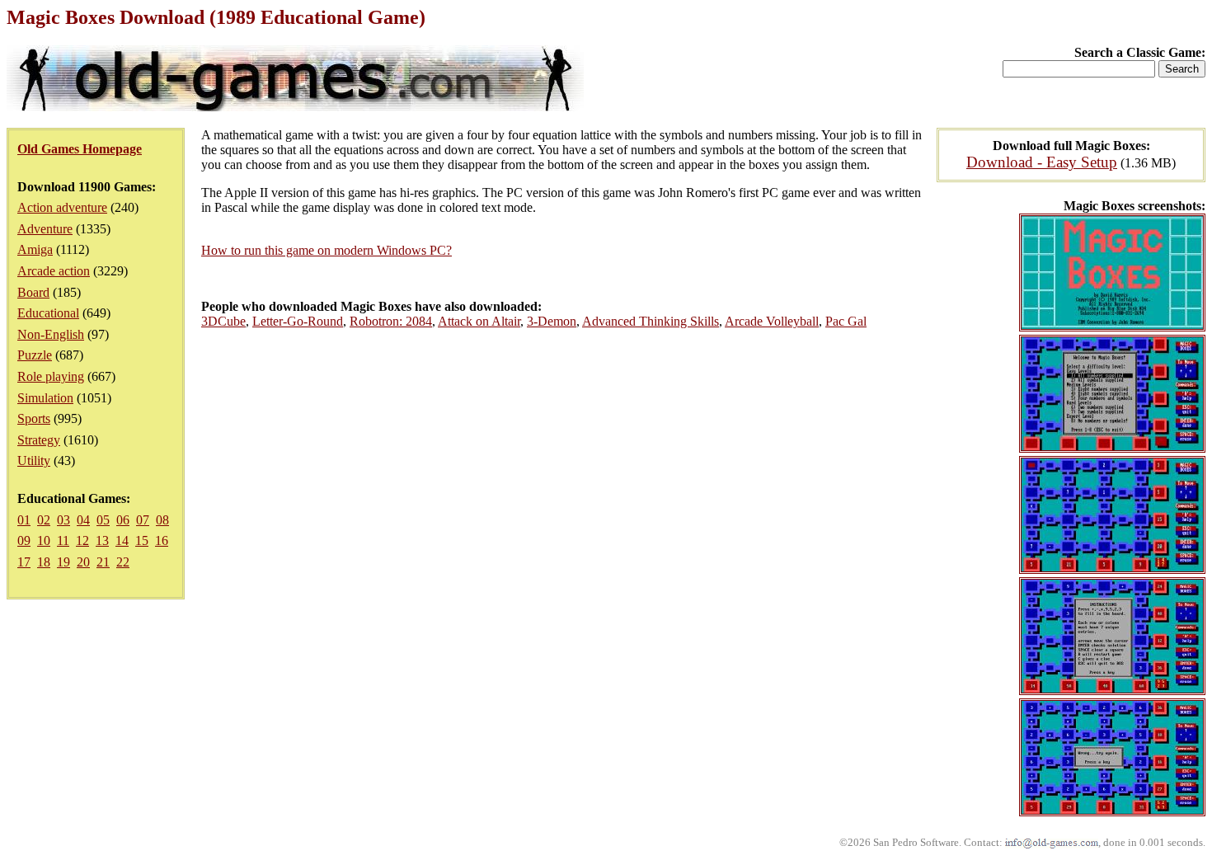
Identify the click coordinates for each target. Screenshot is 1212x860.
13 (102, 540)
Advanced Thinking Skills (650, 321)
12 (82, 540)
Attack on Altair (479, 321)
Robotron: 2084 (391, 321)
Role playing (50, 376)
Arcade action (53, 271)
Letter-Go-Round (297, 321)
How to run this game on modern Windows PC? (326, 250)
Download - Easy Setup (1041, 162)
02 (43, 520)
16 (161, 540)
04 (83, 520)
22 (122, 562)
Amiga (35, 249)
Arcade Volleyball (772, 321)
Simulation (45, 398)
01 (24, 520)
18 (43, 562)
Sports (33, 418)
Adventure (45, 229)
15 (141, 540)
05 (103, 520)
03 (63, 520)
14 (122, 540)
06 (122, 520)
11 (63, 540)
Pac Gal (846, 321)
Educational (48, 313)
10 (43, 540)
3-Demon (551, 321)
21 (103, 562)
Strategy (38, 440)
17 (24, 562)
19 (63, 562)
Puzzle (34, 355)
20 (83, 562)
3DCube (223, 321)
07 (142, 520)
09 (24, 540)
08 (162, 520)
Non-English (50, 334)
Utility (33, 460)
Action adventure (62, 207)
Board (33, 292)
